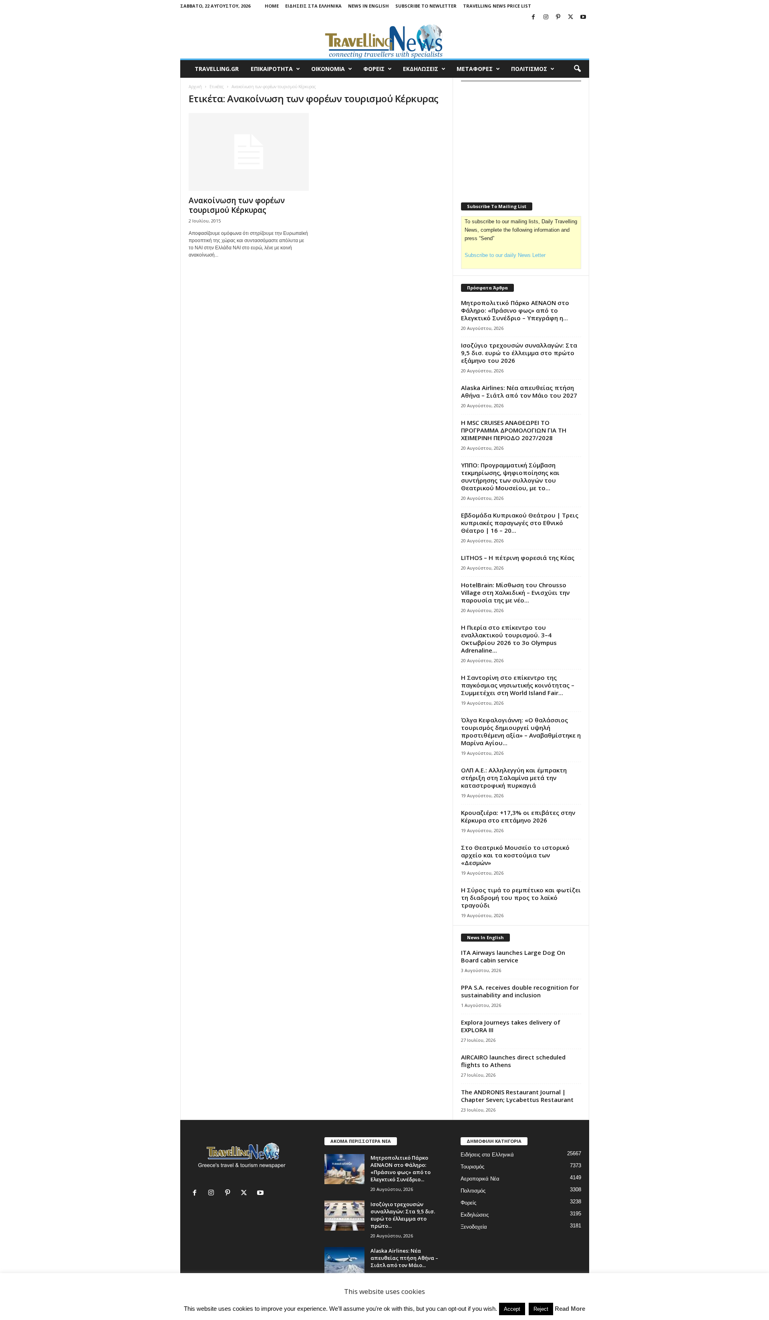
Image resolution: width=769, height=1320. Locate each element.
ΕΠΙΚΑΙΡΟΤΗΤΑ (272, 69)
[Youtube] (583, 17)
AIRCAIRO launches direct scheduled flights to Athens (513, 1061)
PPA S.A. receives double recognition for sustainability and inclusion (520, 991)
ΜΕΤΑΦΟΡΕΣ (475, 69)
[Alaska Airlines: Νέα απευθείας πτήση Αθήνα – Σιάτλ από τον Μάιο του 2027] (344, 1262)
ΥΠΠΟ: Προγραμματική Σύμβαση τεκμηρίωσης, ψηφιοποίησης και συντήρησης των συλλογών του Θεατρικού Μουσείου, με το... (510, 476)
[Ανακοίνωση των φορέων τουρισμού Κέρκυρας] (249, 152)
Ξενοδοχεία (474, 1227)
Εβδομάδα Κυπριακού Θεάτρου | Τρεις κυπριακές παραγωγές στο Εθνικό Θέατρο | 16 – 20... (519, 522)
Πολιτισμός (473, 1191)
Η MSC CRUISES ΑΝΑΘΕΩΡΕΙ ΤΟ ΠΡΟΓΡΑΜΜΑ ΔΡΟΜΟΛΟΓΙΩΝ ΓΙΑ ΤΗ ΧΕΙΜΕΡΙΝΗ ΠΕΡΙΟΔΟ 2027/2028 (513, 430)
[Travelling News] (384, 41)
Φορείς (468, 1203)
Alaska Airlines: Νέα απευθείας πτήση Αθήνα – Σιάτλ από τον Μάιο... (404, 1258)
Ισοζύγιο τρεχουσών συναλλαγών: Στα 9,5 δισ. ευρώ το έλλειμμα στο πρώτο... (402, 1215)
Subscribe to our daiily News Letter (505, 255)
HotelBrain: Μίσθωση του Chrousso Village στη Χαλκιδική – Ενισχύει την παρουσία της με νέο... (515, 592)
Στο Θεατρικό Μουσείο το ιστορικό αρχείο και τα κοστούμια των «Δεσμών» (515, 855)
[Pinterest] (558, 17)
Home (272, 6)
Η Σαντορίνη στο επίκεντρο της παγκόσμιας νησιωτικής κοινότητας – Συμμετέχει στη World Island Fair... (517, 685)
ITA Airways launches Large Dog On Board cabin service (513, 956)
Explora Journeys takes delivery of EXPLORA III (510, 1026)
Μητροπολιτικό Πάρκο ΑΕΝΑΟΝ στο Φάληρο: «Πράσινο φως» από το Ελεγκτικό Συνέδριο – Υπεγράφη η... (515, 310)
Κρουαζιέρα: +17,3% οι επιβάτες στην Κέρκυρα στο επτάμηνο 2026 (518, 816)
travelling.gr (217, 69)
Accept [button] (512, 1309)
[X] (571, 17)
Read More (570, 1308)
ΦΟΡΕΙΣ (373, 69)
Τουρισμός (472, 1167)
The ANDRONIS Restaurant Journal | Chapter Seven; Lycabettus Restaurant (517, 1096)
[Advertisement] (521, 137)
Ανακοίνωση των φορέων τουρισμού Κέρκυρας (237, 205)
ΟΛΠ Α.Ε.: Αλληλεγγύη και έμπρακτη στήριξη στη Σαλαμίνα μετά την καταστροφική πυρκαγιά (514, 777)
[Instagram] (546, 17)
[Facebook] (533, 17)
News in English (368, 6)
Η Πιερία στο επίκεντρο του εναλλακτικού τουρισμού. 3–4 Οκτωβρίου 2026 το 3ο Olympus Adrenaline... (509, 638)
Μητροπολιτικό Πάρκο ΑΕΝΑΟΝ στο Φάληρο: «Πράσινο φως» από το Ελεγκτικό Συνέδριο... (400, 1168)
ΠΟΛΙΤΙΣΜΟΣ (529, 69)
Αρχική (195, 86)
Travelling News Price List (497, 6)
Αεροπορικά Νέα (480, 1179)
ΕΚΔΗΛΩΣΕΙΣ (420, 69)
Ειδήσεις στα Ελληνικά (313, 6)
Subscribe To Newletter (426, 6)
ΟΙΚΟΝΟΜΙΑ (328, 69)
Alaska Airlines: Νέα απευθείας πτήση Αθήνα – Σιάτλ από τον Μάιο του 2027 (519, 391)
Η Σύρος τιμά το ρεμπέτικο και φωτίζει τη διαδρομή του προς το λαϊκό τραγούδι (521, 897)
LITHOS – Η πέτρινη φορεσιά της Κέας (517, 558)
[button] (577, 69)
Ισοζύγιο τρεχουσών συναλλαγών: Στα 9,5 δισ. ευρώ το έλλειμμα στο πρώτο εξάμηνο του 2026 (519, 352)
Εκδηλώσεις (475, 1215)
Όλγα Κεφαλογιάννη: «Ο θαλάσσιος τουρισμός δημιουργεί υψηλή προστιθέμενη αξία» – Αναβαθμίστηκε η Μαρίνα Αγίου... (521, 731)
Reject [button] (540, 1309)
